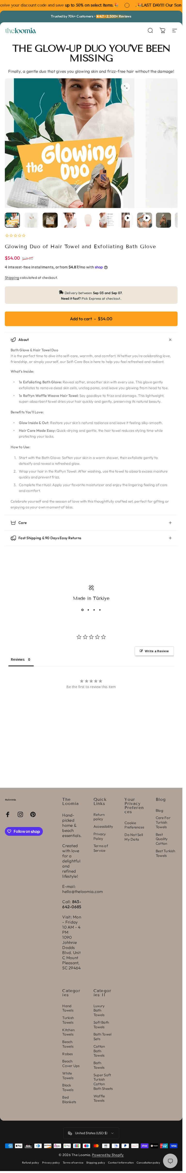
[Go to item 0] (12, 220)
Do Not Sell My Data (133, 837)
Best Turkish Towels (165, 853)
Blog (159, 810)
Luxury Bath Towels (99, 1010)
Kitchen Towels (68, 1032)
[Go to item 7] (125, 220)
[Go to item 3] (50, 220)
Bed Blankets (69, 1099)
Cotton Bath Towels (99, 1051)
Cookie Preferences (134, 825)
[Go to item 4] (69, 220)
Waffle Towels (99, 1098)
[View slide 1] (82, 610)
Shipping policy (95, 1162)
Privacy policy (51, 1162)
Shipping (12, 277)
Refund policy (30, 1162)
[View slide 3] (94, 610)
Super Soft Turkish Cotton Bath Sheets (103, 1082)
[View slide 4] (100, 610)
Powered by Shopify (108, 1155)
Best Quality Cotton (162, 839)
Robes (67, 1054)
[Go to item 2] (31, 220)
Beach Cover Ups (70, 1063)
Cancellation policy (148, 1162)
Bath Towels (99, 1065)
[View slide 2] (88, 610)
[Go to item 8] (144, 220)
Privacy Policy (99, 836)
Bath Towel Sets (102, 1036)
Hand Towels (67, 1008)
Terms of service (73, 1162)
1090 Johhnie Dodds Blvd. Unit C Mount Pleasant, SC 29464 (71, 952)
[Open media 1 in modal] (126, 87)
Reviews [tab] (17, 659)
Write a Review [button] (157, 651)
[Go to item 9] (163, 220)
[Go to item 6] (106, 220)
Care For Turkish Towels (163, 822)
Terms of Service (100, 848)
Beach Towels (67, 1044)
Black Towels (67, 1087)
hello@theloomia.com (82, 891)
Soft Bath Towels (101, 1024)
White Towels (67, 1075)
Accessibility (103, 826)
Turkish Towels (68, 1020)
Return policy (99, 816)
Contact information (121, 1162)
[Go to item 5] (87, 220)
